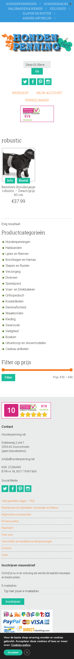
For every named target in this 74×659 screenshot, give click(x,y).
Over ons (7, 534)
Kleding (11, 319)
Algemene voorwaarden (16, 514)
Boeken (11, 337)
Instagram (48, 81)
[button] (70, 4)
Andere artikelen (37, 18)
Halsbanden (14, 248)
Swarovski (13, 325)
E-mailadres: (9, 585)
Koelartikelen (14, 301)
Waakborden (14, 313)
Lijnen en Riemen (17, 254)
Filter (8, 377)
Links (5, 554)
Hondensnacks (56, 4)
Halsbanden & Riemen (25, 9)
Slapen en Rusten (37, 13)
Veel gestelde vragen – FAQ (18, 501)
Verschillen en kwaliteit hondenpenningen (27, 541)
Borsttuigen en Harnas (21, 260)
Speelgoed (13, 283)
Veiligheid (58, 9)
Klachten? (8, 528)
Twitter (25, 81)
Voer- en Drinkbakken (20, 289)
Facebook (32, 81)
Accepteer (13, 652)
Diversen (11, 277)
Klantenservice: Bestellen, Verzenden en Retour (30, 507)
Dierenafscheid (16, 307)
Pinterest (40, 81)
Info (10, 180)
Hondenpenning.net (37, 41)
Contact (6, 548)
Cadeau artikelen (17, 349)
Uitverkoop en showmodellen (26, 343)
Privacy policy (10, 521)
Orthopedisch (15, 295)
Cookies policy (20, 645)
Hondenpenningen (21, 4)
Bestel (23, 180)
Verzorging (13, 271)
